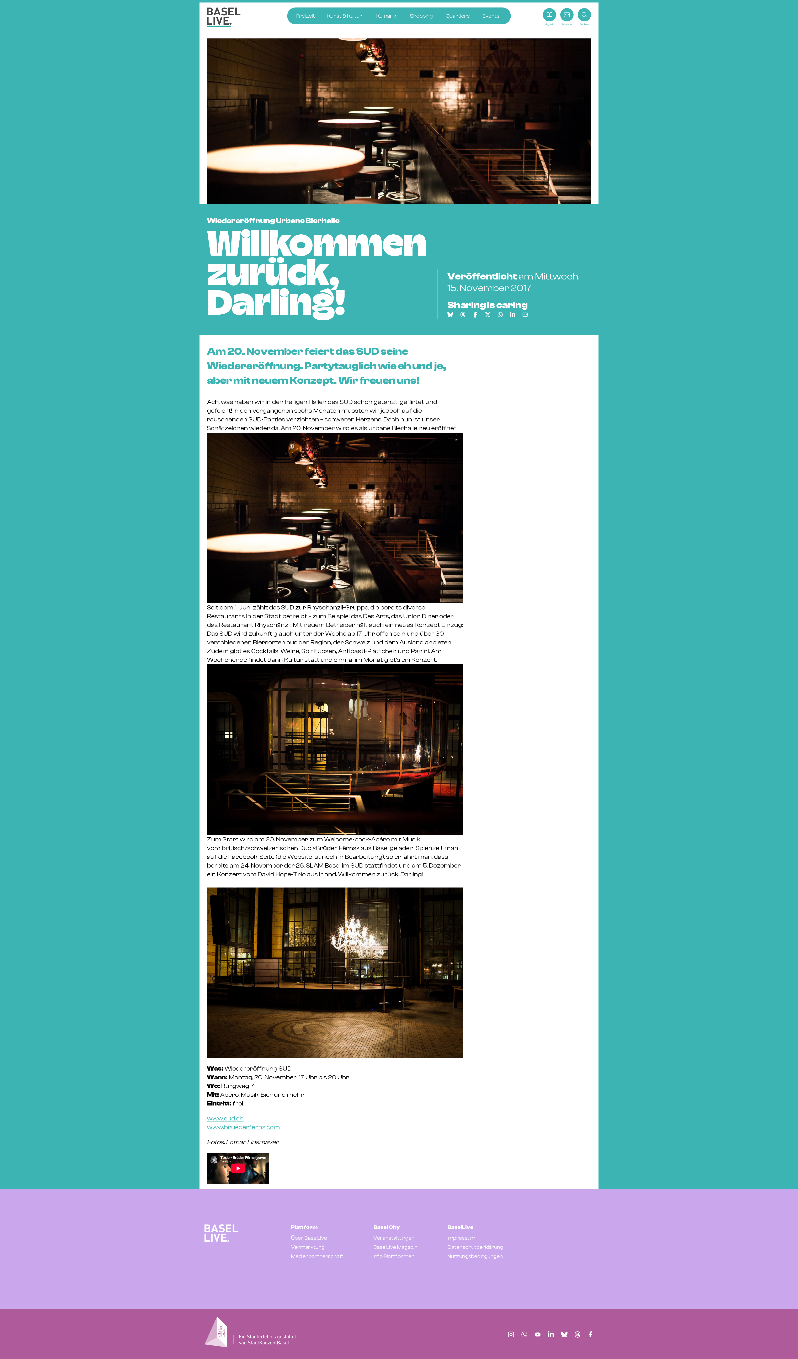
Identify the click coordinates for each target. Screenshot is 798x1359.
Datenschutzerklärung (475, 1247)
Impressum (461, 1238)
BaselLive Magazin (395, 1247)
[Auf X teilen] (488, 315)
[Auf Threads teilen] (463, 315)
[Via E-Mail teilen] (525, 315)
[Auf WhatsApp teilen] (500, 315)
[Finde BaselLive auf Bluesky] (564, 1334)
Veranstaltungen (394, 1238)
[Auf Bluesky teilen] (450, 315)
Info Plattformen (393, 1256)
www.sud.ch (225, 1118)
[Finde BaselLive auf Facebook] (590, 1334)
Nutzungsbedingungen (475, 1256)
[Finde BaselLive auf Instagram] (511, 1334)
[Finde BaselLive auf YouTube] (537, 1334)
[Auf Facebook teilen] (475, 315)
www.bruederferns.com (243, 1127)
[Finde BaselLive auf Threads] (577, 1334)
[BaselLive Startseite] (223, 17)
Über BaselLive (309, 1238)
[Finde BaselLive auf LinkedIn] (551, 1334)
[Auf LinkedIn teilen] (513, 315)
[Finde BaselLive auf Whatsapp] (524, 1334)
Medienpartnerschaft (317, 1256)
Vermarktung (308, 1247)
